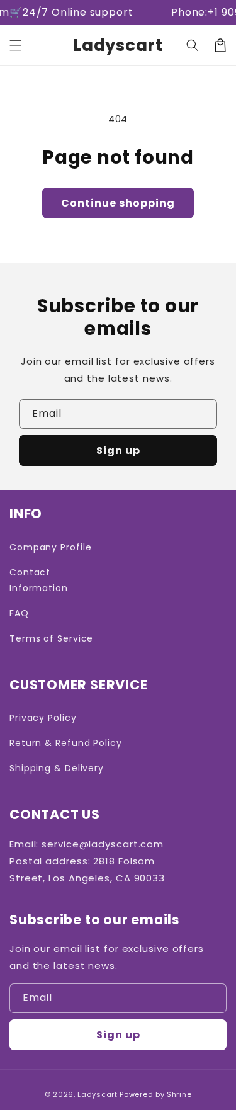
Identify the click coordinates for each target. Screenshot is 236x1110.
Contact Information (38, 580)
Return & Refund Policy (65, 743)
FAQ (19, 613)
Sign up (118, 450)
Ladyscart (97, 1094)
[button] (16, 45)
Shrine (179, 1094)
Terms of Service (51, 638)
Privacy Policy (43, 717)
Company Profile (50, 547)
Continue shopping (118, 203)
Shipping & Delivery (56, 768)
